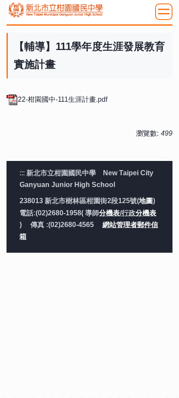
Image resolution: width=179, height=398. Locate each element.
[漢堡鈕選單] (163, 11)
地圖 (146, 200)
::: (22, 173)
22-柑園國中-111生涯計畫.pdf (62, 99)
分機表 (109, 213)
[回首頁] (89, 10)
